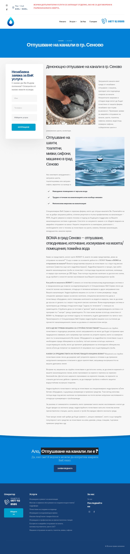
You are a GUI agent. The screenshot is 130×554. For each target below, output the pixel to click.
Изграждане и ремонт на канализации (43, 499)
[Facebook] (7, 9)
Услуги (72, 21)
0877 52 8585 (116, 21)
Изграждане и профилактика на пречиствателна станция (50, 520)
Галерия (93, 21)
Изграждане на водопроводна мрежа (43, 513)
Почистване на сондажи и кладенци (42, 509)
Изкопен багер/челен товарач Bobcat (43, 516)
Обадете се (13, 513)
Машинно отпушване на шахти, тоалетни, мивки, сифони (50, 530)
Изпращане (23, 127)
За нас (83, 21)
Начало (62, 21)
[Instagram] (7, 5)
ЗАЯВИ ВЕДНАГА (65, 468)
